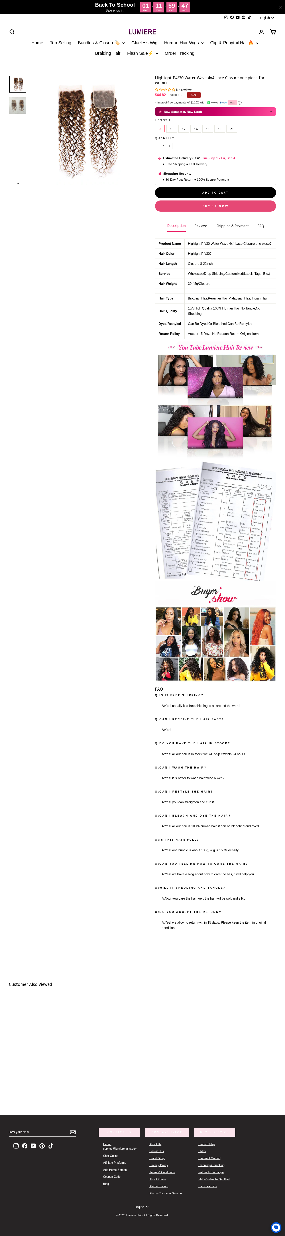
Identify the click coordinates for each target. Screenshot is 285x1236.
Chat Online (110, 1155)
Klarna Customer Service (165, 1193)
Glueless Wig (144, 42)
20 (232, 129)
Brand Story (157, 1158)
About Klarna (157, 1179)
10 (171, 129)
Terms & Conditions (162, 1172)
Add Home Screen (115, 1169)
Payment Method (209, 1158)
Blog (106, 1183)
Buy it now (216, 206)
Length (163, 120)
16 (208, 129)
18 (220, 129)
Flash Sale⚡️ (141, 53)
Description (176, 225)
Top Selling (60, 42)
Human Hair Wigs (182, 42)
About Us (155, 1144)
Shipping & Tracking (211, 1165)
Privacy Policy (158, 1165)
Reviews (201, 225)
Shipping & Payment (232, 225)
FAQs (202, 1151)
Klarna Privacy (158, 1186)
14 (195, 129)
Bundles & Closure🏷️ (99, 42)
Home (37, 42)
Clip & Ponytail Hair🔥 (232, 42)
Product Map (206, 1144)
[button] (165, 90)
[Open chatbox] (276, 1227)
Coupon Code (111, 1176)
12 (183, 129)
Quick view (66, 1083)
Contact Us (156, 1151)
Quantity (165, 138)
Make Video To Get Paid (214, 1179)
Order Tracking (179, 53)
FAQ (261, 225)
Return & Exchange (211, 1172)
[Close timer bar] (280, 7)
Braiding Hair (107, 53)
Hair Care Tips (207, 1186)
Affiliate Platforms (114, 1162)
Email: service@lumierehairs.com (120, 1146)
